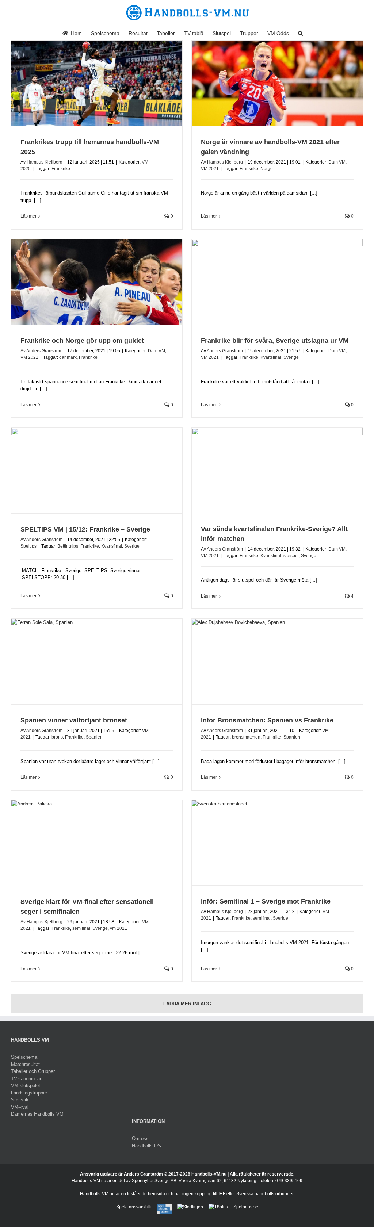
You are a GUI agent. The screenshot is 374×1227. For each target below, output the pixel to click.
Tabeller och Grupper (33, 1071)
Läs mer (28, 216)
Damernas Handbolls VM (37, 1114)
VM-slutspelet (25, 1085)
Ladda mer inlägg (187, 1003)
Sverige (291, 357)
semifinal (81, 928)
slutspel (291, 555)
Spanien (94, 737)
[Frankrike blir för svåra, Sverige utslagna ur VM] (277, 282)
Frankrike (60, 168)
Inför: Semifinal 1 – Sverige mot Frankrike (266, 901)
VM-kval (19, 1107)
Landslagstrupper (29, 1093)
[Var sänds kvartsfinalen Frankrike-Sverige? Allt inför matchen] (277, 470)
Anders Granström (44, 350)
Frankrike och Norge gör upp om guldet (82, 340)
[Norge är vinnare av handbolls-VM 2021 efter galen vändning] (277, 83)
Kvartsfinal (270, 357)
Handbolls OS (146, 1146)
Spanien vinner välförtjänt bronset (73, 720)
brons (57, 737)
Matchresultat (25, 1064)
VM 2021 (210, 168)
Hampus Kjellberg (44, 162)
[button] (300, 32)
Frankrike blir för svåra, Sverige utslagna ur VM (274, 340)
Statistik (19, 1100)
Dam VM (337, 162)
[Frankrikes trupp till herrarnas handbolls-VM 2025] (96, 83)
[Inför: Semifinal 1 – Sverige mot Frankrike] (277, 842)
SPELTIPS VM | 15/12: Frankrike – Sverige (85, 529)
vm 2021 (118, 928)
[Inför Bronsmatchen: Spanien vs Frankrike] (277, 661)
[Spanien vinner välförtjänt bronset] (96, 661)
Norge (266, 168)
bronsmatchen (246, 737)
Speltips (28, 546)
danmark (68, 357)
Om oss (140, 1138)
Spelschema (24, 1057)
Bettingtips (67, 546)
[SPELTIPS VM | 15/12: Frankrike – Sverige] (96, 470)
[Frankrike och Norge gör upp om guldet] (96, 282)
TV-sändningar (26, 1078)
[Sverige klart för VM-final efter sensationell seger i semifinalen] (96, 843)
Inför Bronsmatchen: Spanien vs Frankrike (267, 720)
